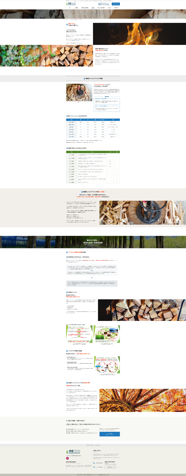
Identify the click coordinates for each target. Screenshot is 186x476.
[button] (110, 467)
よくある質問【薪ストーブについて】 (109, 434)
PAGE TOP (181, 461)
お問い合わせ (116, 4)
